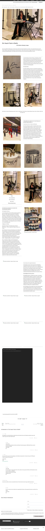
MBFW (16, 414)
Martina (3, 433)
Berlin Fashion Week (11, 414)
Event (37, 0)
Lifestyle (41, 0)
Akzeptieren (40, 2)
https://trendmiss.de (5, 461)
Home (14, 0)
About (18, 0)
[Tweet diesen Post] (19, 418)
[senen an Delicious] (20, 418)
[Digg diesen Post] (22, 418)
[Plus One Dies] (25, 418)
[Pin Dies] (26, 418)
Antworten (36, 462)
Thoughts (22, 0)
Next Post (36, 423)
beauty (4, 414)
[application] (17, 375)
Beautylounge (6, 414)
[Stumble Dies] (23, 418)
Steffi (3, 454)
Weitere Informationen (34, 2)
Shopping (32, 0)
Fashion (27, 0)
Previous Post (10, 423)
